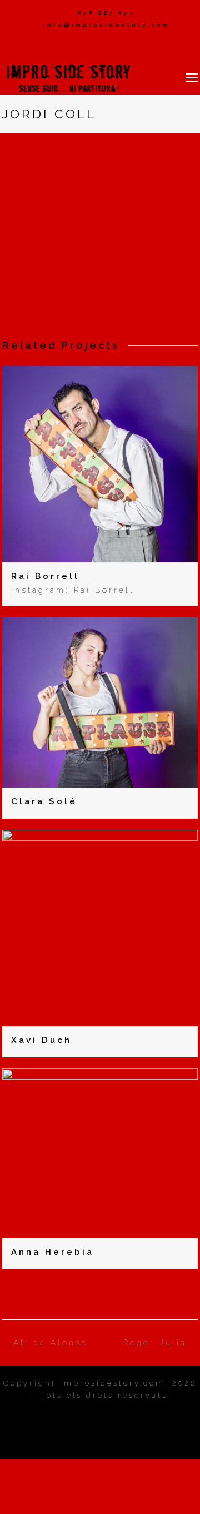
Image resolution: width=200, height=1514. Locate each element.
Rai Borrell (45, 576)
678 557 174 (106, 12)
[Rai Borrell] (100, 555)
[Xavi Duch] (100, 1019)
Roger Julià (155, 1342)
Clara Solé (44, 801)
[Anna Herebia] (100, 1231)
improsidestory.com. (114, 1383)
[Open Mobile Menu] (192, 78)
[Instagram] (100, 45)
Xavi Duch (41, 1040)
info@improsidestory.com (106, 25)
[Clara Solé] (100, 780)
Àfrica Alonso (50, 1342)
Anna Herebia (52, 1252)
